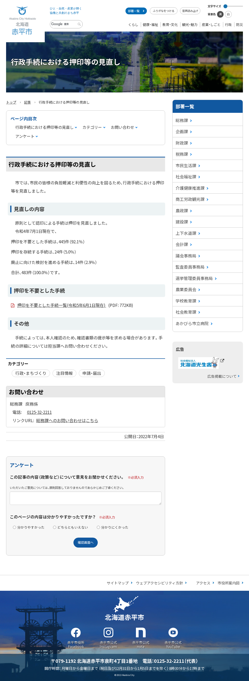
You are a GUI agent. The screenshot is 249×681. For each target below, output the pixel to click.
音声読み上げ (190, 11)
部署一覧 (134, 11)
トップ (11, 102)
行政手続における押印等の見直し (44, 127)
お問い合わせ (122, 127)
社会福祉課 (186, 176)
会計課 (182, 244)
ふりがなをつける (163, 11)
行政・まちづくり (30, 373)
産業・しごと (211, 24)
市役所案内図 (229, 582)
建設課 (182, 222)
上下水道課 (186, 233)
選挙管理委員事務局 (194, 278)
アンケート (25, 136)
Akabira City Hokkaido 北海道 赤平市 (22, 21)
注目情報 (64, 373)
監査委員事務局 (190, 267)
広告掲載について (222, 376)
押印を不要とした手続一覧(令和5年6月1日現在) (75, 305)
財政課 (182, 143)
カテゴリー (92, 127)
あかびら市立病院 (192, 323)
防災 (239, 24)
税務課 (182, 154)
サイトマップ (118, 582)
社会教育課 (186, 312)
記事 (27, 102)
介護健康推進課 (190, 188)
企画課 (182, 131)
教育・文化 (170, 24)
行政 (228, 24)
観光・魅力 (189, 24)
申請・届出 (91, 373)
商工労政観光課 (190, 199)
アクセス (203, 582)
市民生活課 (186, 165)
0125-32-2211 (39, 412)
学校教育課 (186, 301)
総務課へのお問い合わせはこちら (67, 420)
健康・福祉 (150, 24)
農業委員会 (186, 289)
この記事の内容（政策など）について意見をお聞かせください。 (67, 477)
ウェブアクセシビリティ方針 (159, 582)
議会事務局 (186, 256)
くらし (133, 24)
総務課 (182, 120)
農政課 (182, 210)
